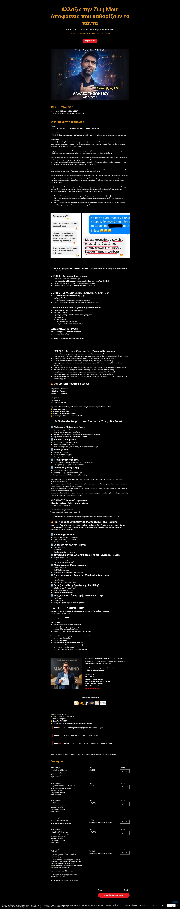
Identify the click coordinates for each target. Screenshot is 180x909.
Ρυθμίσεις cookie (158, 906)
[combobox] (125, 692)
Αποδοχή (171, 906)
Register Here (90, 41)
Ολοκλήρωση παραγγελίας (113, 815)
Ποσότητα (123, 688)
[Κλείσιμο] (178, 905)
